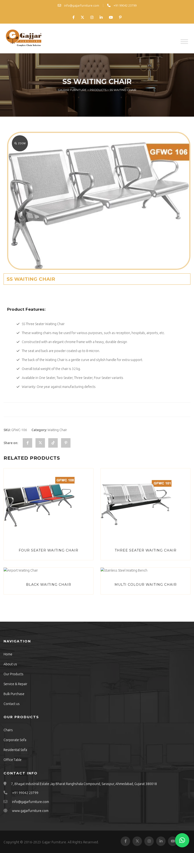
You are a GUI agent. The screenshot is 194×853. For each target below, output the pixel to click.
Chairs (8, 730)
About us (10, 664)
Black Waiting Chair (48, 584)
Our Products (13, 674)
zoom (22, 143)
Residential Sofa (15, 750)
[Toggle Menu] (184, 41)
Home (8, 654)
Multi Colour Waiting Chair (146, 584)
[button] (182, 840)
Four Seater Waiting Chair (48, 550)
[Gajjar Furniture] (24, 38)
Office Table (13, 760)
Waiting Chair (57, 430)
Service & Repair (15, 684)
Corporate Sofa (15, 740)
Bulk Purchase (14, 694)
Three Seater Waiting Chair (145, 550)
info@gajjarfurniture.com (81, 5)
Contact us (12, 704)
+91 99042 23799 (125, 5)
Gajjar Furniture (54, 842)
